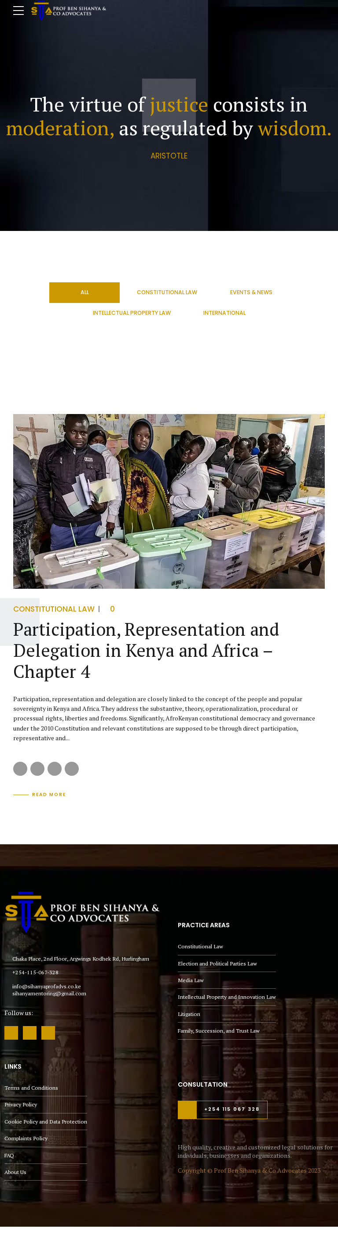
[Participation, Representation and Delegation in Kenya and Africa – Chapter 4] (169, 501)
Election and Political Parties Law (217, 963)
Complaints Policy (26, 1138)
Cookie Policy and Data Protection (45, 1121)
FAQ (9, 1155)
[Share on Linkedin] (55, 769)
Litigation (189, 1014)
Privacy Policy (20, 1104)
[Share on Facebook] (20, 769)
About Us (15, 1172)
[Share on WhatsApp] (72, 769)
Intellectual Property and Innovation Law (227, 997)
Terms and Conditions (31, 1087)
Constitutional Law (54, 609)
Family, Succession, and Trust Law (219, 1030)
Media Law (191, 980)
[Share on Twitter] (37, 769)
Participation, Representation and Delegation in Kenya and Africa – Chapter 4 (146, 650)
